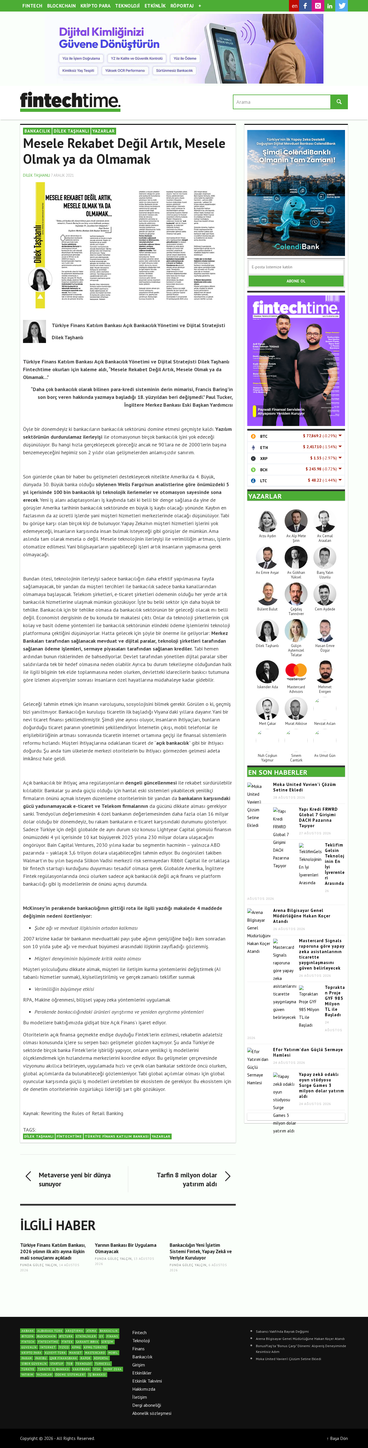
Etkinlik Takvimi (147, 1381)
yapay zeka (113, 1369)
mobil (113, 1353)
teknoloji (84, 1364)
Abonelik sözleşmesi (151, 1413)
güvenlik (29, 1347)
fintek (67, 1342)
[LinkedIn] (329, 6)
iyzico (64, 1347)
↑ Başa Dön (337, 1438)
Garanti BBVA (87, 1342)
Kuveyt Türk (55, 1353)
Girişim (138, 1365)
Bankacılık (142, 1357)
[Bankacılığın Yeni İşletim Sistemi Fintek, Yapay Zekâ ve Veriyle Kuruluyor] (203, 1287)
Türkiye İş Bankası (53, 1369)
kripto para (31, 1353)
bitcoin (28, 1336)
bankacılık (109, 1331)
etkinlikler (86, 1336)
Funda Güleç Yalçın (38, 1265)
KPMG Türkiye (95, 1347)
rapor (85, 1358)
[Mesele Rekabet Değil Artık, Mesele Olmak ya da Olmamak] (128, 245)
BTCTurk (66, 1336)
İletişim (139, 1397)
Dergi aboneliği (146, 1405)
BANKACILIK (37, 131)
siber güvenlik (34, 1364)
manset (75, 1353)
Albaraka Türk (49, 1331)
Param (27, 1358)
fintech (28, 1342)
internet (47, 1347)
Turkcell (102, 1364)
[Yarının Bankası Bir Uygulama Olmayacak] (128, 1283)
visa (96, 1369)
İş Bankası (97, 1375)
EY (101, 1336)
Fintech (139, 1332)
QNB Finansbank (63, 1358)
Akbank (28, 1331)
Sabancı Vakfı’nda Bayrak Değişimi (282, 1331)
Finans (138, 1348)
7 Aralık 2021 (62, 175)
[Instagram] (318, 6)
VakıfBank (81, 1369)
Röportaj (101, 1358)
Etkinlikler (142, 1373)
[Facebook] (305, 6)
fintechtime (69, 1136)
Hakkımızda (143, 1389)
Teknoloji (141, 1340)
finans (112, 1336)
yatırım (27, 1375)
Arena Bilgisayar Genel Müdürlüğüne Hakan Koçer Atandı (301, 916)
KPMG (76, 1347)
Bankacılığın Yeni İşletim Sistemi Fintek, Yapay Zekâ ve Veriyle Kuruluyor (201, 1251)
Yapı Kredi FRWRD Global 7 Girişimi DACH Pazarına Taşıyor (318, 817)
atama (91, 1331)
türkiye (28, 1369)
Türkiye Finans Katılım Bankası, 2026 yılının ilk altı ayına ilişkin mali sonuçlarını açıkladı (52, 1251)
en (295, 5)
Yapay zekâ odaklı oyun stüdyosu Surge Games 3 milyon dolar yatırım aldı (321, 1085)
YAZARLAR (104, 131)
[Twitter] (341, 6)
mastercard (95, 1353)
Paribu (41, 1358)
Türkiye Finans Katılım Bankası (117, 1136)
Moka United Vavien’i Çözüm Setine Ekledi (288, 1359)
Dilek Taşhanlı (71, 131)
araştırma (74, 1331)
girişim (107, 1342)
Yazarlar (161, 1136)
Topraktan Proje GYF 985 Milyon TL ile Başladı (335, 1001)
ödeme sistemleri (70, 1375)
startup (56, 1364)
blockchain (46, 1336)
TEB (69, 1364)
